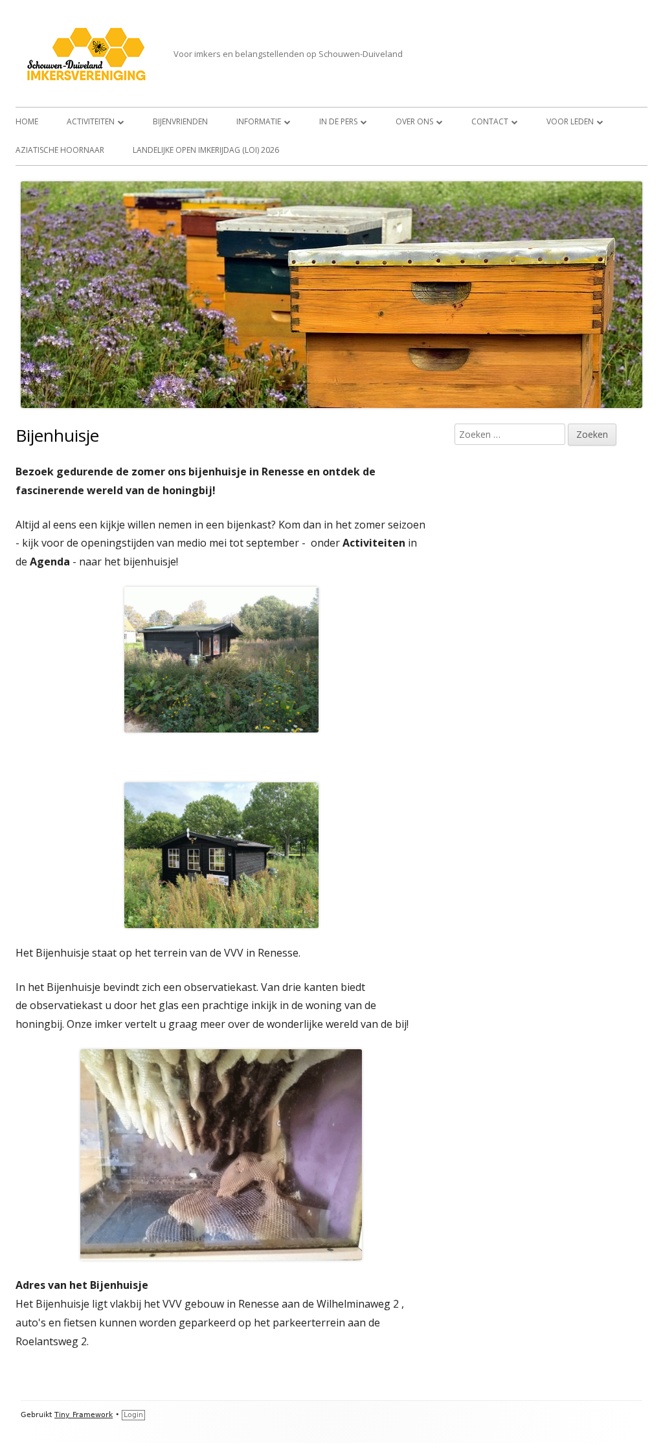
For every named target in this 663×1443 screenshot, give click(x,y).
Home (27, 121)
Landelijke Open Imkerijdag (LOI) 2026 (206, 149)
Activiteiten (91, 121)
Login (133, 1415)
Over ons (414, 121)
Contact (489, 121)
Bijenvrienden (180, 121)
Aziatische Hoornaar (60, 149)
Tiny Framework (83, 1415)
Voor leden (570, 121)
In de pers (338, 121)
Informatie (258, 121)
